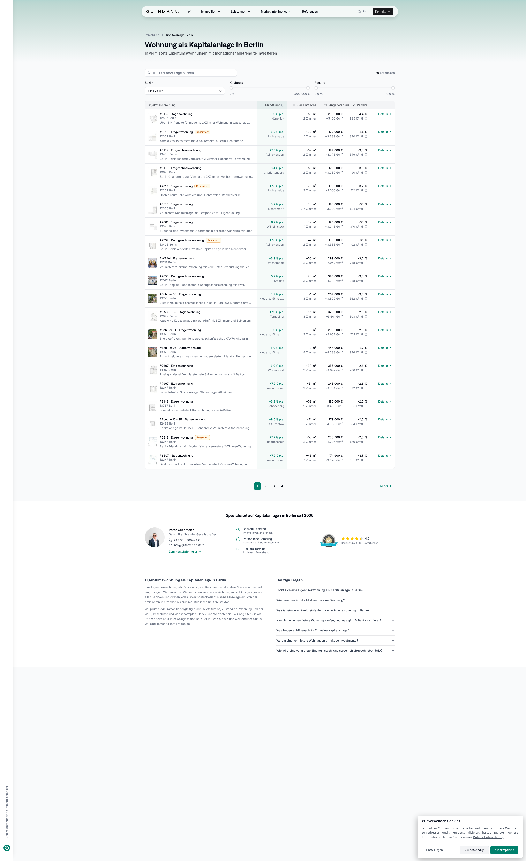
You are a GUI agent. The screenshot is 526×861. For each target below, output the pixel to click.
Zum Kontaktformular (183, 551)
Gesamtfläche (306, 105)
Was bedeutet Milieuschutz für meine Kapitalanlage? (312, 630)
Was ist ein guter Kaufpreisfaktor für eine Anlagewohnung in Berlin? (322, 610)
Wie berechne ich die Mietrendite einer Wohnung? (310, 600)
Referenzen (310, 11)
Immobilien (208, 11)
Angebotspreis (339, 105)
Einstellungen (434, 850)
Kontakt (380, 11)
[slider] (231, 87)
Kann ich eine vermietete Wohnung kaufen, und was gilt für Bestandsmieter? (328, 620)
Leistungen (238, 11)
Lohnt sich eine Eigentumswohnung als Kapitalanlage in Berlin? (319, 590)
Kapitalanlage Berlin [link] (179, 35)
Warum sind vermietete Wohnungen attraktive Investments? (317, 640)
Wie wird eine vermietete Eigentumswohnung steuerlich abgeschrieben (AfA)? (330, 650)
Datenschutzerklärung (488, 837)
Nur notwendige (474, 850)
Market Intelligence (274, 11)
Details (383, 114)
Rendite (362, 105)
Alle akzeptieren (504, 850)
